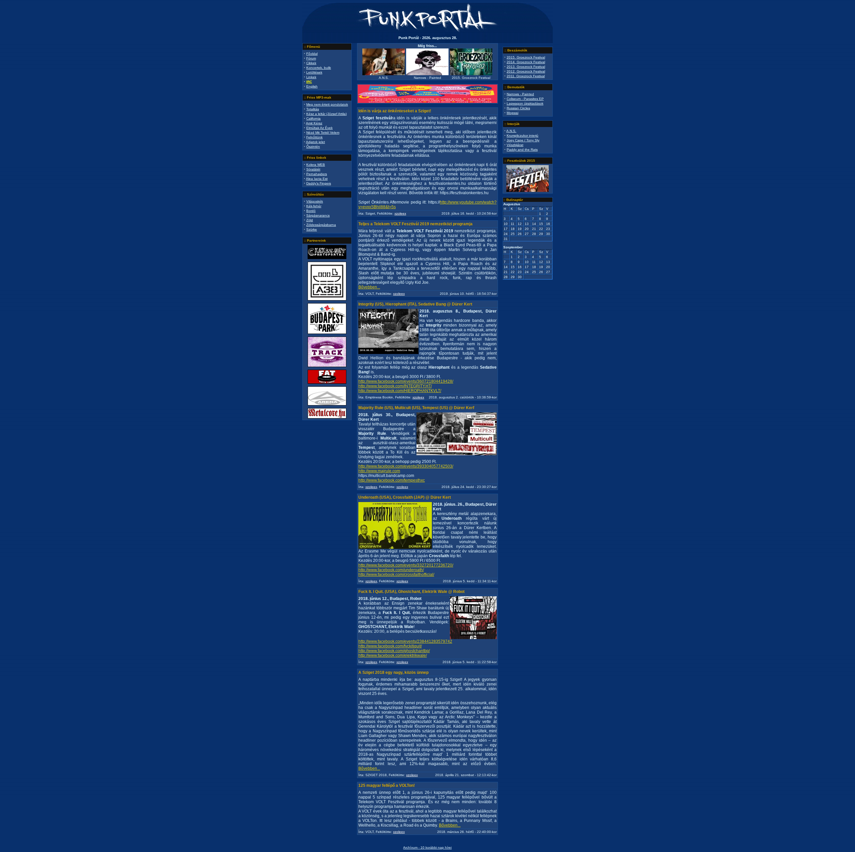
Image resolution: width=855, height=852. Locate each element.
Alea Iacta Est (317, 178)
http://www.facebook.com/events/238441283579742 (405, 641)
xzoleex (400, 213)
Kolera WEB (315, 164)
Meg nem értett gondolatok (327, 104)
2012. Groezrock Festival (526, 71)
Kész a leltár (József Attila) (326, 114)
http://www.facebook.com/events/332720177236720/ (405, 565)
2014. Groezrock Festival (526, 62)
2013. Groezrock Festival (526, 67)
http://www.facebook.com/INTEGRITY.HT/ (395, 386)
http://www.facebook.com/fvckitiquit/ (390, 646)
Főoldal (312, 53)
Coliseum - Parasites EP (525, 99)
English (312, 86)
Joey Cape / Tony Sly (523, 140)
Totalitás (312, 109)
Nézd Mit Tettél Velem (322, 132)
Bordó (311, 211)
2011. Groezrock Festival (526, 76)
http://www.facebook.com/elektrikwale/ (392, 655)
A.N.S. (511, 131)
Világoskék (314, 201)
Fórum (311, 58)
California (313, 118)
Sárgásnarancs (318, 215)
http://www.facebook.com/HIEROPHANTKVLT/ (399, 390)
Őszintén (313, 146)
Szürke (311, 229)
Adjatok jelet (315, 142)
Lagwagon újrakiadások (525, 103)
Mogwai (512, 113)
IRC (309, 82)
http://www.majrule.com (379, 471)
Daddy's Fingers (318, 183)
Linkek (311, 77)
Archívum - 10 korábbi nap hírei (427, 847)
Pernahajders (316, 174)
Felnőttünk (314, 137)
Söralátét (313, 169)
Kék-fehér (313, 206)
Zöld (309, 220)
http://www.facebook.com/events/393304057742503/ (405, 466)
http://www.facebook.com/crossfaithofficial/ (396, 574)
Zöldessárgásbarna (321, 225)
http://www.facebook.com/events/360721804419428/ (405, 381)
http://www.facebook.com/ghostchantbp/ (394, 650)
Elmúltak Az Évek (319, 128)
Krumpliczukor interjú (522, 135)
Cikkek (311, 63)
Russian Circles (518, 108)
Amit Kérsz (314, 123)
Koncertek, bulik (318, 68)
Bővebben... (369, 287)
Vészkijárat (515, 145)
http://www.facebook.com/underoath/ (391, 570)
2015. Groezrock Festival (526, 57)
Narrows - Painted (520, 94)
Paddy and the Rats (522, 149)
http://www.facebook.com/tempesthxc (391, 480)
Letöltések (314, 72)
